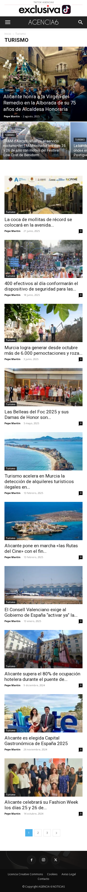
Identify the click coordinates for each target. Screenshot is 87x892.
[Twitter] (55, 859)
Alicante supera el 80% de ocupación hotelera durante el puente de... (42, 676)
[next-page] (56, 832)
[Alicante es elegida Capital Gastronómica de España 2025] (43, 713)
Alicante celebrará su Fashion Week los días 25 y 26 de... (41, 805)
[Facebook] (31, 859)
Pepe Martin (12, 116)
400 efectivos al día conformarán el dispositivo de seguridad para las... (41, 286)
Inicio (7, 34)
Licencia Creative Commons (25, 874)
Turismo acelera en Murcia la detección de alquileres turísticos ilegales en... (39, 481)
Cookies (52, 874)
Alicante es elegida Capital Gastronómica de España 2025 (36, 740)
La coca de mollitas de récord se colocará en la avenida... (38, 222)
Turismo (9, 90)
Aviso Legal (69, 874)
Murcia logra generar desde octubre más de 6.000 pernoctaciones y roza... (43, 350)
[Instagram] (43, 859)
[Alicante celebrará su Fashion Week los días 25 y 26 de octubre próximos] (43, 777)
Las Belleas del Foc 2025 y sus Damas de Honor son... (36, 414)
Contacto (43, 879)
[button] (7, 22)
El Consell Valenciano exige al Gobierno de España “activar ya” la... (41, 612)
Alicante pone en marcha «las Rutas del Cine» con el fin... (41, 548)
